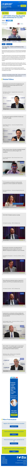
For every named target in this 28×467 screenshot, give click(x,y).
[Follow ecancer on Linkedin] (22, 457)
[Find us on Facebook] (15, 377)
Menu (6, 13)
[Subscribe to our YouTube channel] (17, 377)
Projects (3, 458)
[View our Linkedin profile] (13, 377)
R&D (16, 74)
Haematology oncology (11, 74)
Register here (14, 426)
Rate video (9, 44)
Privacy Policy (4, 463)
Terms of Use (4, 460)
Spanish (24, 2)
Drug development (10, 75)
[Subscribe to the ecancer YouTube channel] (25, 457)
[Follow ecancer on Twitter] (19, 457)
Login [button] (19, 5)
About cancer (14, 443)
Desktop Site (4, 461)
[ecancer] (7, 3)
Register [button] (23, 5)
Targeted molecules (18, 75)
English (20, 2)
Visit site (14, 434)
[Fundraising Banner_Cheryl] (14, 398)
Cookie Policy (4, 459)
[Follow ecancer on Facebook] (17, 457)
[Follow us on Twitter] (11, 377)
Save (4, 44)
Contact (3, 456)
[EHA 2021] (20, 23)
